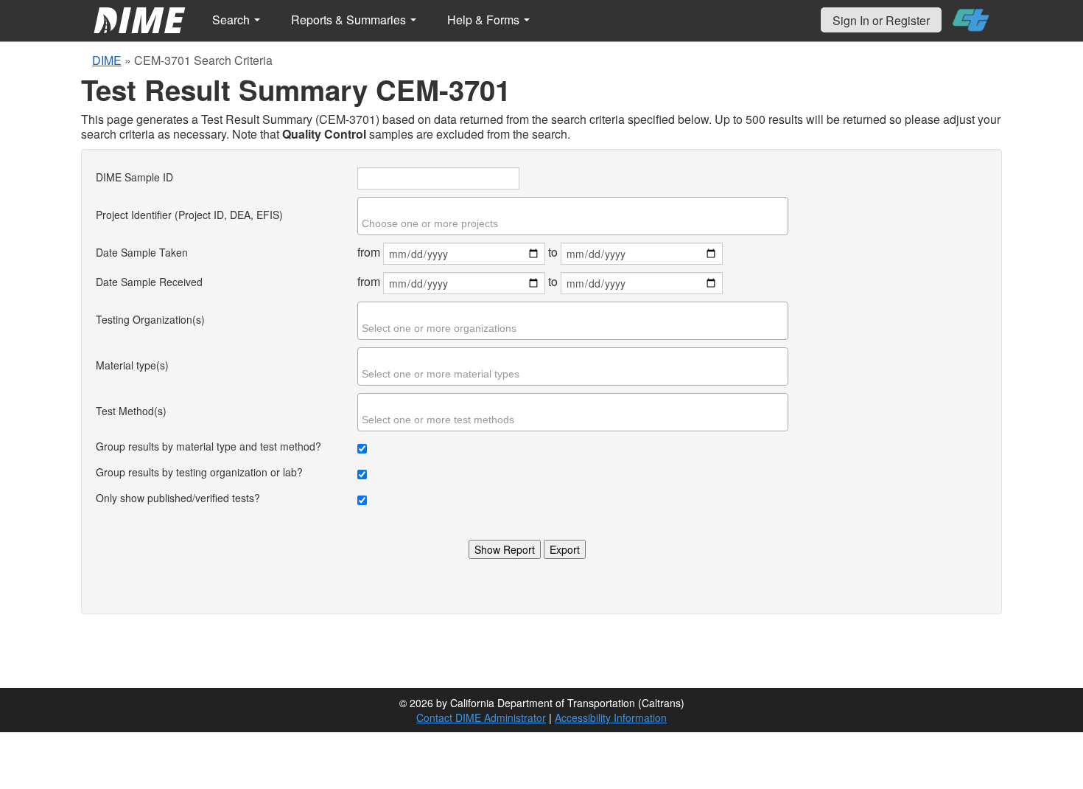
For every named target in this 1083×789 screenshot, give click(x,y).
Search (232, 19)
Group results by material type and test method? (208, 446)
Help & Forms (484, 19)
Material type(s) (132, 365)
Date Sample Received (149, 281)
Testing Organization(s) (150, 319)
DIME (107, 60)
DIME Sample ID (134, 177)
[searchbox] (575, 223)
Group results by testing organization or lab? (199, 472)
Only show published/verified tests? (178, 497)
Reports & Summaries (350, 19)
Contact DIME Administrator (481, 717)
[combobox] (572, 216)
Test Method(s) (131, 410)
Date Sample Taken (142, 252)
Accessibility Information (611, 717)
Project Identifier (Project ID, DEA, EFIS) (189, 214)
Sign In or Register (881, 20)
